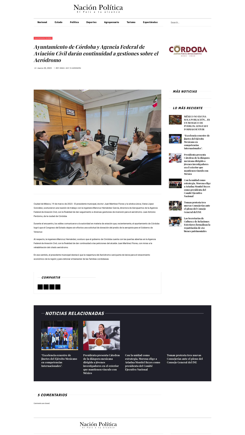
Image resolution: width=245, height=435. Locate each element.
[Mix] (57, 286)
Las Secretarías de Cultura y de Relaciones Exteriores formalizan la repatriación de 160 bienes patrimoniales (197, 225)
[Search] (210, 22)
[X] (193, 8)
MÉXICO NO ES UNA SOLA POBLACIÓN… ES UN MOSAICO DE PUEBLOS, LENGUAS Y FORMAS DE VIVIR (197, 123)
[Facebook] (188, 8)
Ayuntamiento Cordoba (43, 38)
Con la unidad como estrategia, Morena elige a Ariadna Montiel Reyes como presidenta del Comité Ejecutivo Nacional (142, 362)
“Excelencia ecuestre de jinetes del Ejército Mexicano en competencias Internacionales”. (197, 142)
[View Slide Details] (188, 50)
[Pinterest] (51, 286)
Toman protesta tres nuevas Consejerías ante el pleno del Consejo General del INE (197, 207)
